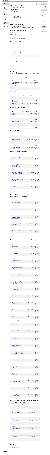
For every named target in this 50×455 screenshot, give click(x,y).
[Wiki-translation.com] (5, 0)
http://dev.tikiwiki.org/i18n (13, 445)
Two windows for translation (15, 412)
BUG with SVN (14, 186)
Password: (43, 15)
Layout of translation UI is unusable (16, 387)
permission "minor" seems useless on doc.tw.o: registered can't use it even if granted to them (17, 345)
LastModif (34, 80)
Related (12, 20)
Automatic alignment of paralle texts (16, 230)
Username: (43, 12)
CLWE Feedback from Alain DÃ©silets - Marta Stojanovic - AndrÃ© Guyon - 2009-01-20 (22, 27)
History (12, 447)
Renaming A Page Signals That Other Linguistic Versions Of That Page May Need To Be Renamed (17, 282)
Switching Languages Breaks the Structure (17, 309)
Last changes (6, 9)
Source (15, 447)
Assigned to (31, 111)
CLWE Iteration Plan (17, 6)
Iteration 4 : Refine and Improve (17, 17)
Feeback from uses (13, 10)
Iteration (27, 80)
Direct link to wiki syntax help (15, 409)
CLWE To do (5, 10)
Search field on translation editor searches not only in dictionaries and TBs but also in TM (16, 228)
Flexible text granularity (15, 436)
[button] (37, 4)
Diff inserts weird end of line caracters (17, 330)
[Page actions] (39, 4)
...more (7, 26)
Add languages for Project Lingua (16, 316)
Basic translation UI (14, 103)
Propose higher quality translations (16, 118)
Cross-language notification (15, 253)
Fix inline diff (13, 323)
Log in (44, 21)
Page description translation (15, 295)
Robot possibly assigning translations (16, 359)
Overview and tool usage (14, 11)
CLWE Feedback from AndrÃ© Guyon (16, 26)
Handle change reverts (15, 246)
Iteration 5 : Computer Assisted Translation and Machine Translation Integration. (23, 18)
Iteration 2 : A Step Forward (16, 15)
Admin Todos (16, 7)
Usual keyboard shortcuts (15, 433)
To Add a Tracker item (13, 34)
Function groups (13, 12)
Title (13, 80)
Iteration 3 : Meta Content (16, 16)
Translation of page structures (16, 142)
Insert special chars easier (15, 420)
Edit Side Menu (5, 19)
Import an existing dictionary (15, 208)
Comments (18, 447)
